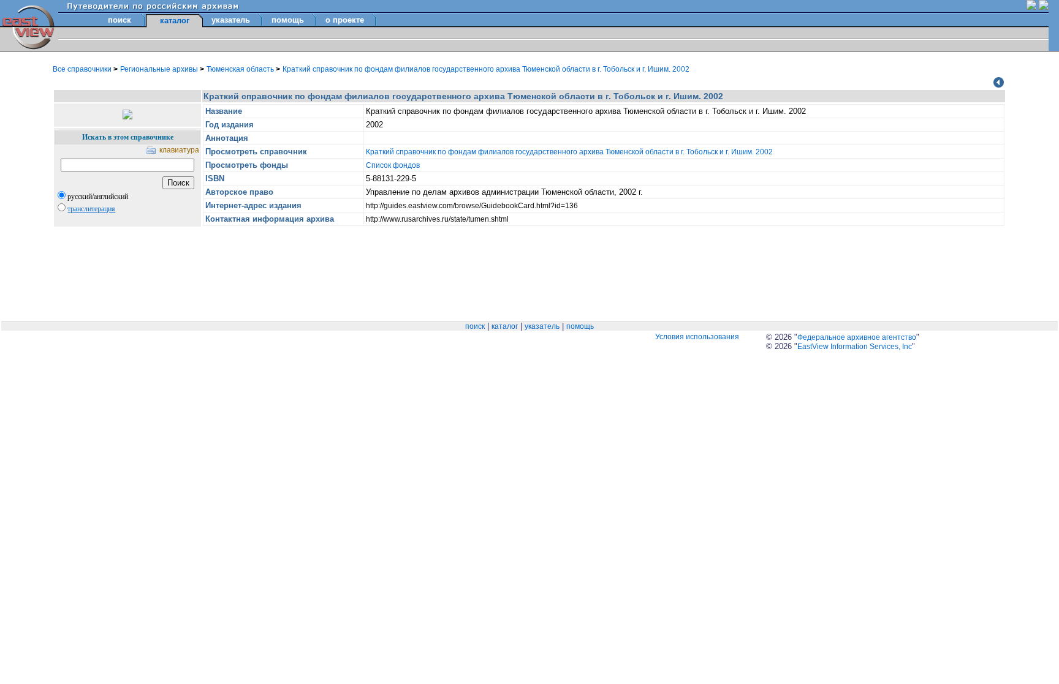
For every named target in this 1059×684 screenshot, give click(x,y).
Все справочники (83, 69)
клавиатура (179, 150)
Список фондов (393, 165)
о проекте (344, 19)
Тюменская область (241, 69)
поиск (119, 19)
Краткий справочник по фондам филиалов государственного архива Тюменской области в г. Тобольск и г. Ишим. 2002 (486, 69)
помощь (287, 19)
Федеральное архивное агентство (856, 337)
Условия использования (697, 337)
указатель (230, 19)
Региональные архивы (160, 69)
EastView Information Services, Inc (854, 346)
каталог (505, 326)
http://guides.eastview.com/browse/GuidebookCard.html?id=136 (472, 205)
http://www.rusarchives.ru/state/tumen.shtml (437, 219)
